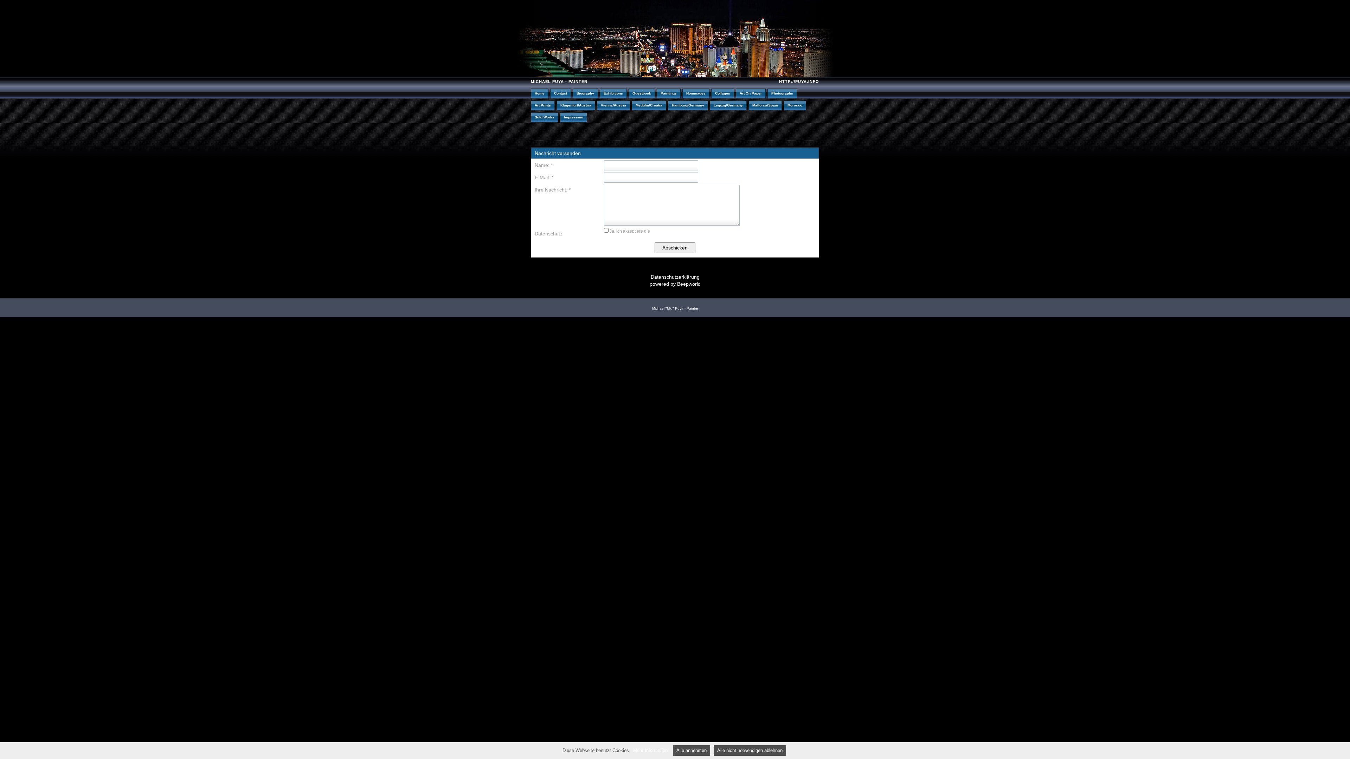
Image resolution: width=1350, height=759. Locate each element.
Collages (722, 93)
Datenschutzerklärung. (672, 231)
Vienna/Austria (613, 105)
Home (540, 93)
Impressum (573, 117)
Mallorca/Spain (765, 105)
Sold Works (544, 117)
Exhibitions (613, 93)
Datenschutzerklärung (675, 277)
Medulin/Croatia (649, 105)
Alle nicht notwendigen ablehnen (750, 750)
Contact (560, 93)
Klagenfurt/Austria (575, 105)
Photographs (782, 93)
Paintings (669, 93)
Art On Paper (751, 93)
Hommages (696, 93)
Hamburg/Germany (688, 105)
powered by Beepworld (675, 284)
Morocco (795, 105)
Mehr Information (650, 750)
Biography (585, 93)
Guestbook (641, 93)
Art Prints (543, 105)
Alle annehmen (691, 750)
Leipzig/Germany (728, 105)
